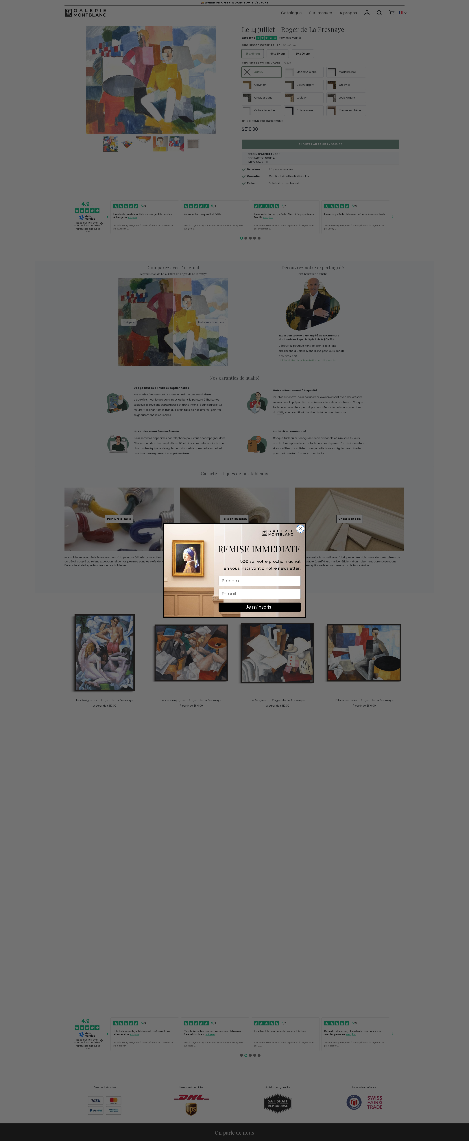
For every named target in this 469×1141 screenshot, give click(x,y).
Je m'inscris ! (260, 607)
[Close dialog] (300, 528)
